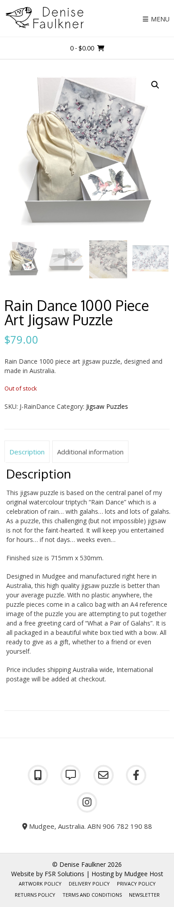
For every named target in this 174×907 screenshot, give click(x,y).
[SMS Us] (71, 775)
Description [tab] (27, 451)
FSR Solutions (64, 873)
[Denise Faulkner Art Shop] (44, 17)
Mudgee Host (143, 873)
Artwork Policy (40, 883)
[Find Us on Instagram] (87, 802)
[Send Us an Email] (103, 775)
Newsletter (144, 894)
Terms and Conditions (92, 894)
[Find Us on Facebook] (136, 775)
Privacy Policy (136, 883)
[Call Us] (38, 775)
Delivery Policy (89, 883)
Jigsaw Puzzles (107, 406)
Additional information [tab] (90, 451)
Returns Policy (35, 894)
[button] (155, 85)
